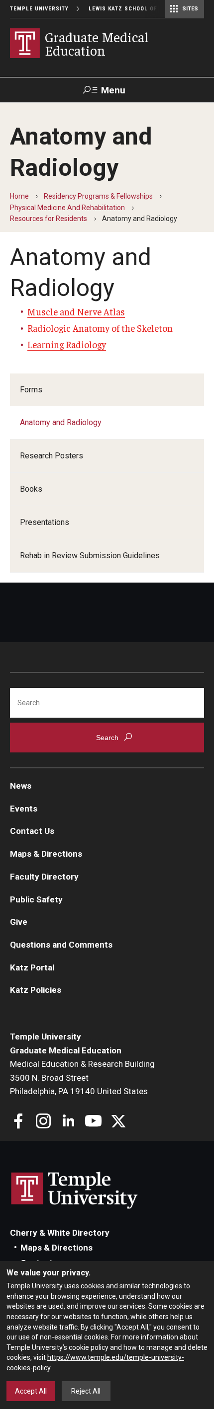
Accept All (31, 1391)
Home (19, 196)
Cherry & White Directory (59, 1233)
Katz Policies (35, 990)
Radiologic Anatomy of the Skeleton (100, 328)
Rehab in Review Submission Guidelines (90, 555)
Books (31, 489)
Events (23, 809)
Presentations (44, 522)
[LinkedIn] (68, 1122)
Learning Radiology (66, 344)
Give (18, 922)
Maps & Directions (46, 854)
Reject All (86, 1391)
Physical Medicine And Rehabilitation (67, 208)
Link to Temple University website (74, 1190)
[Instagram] (43, 1122)
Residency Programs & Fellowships (98, 196)
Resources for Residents (48, 218)
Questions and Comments (61, 945)
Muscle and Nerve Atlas (76, 311)
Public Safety (36, 899)
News (20, 786)
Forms (31, 389)
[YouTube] (93, 1122)
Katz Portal (32, 967)
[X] (118, 1122)
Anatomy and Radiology (61, 422)
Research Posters (51, 455)
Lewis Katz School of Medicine (138, 8)
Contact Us (32, 831)
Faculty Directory (44, 877)
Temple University (39, 8)
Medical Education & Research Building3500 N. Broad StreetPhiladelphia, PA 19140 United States (82, 1077)
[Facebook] (18, 1122)
